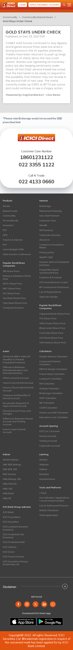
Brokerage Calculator (51, 393)
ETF (5, 230)
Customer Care (47, 220)
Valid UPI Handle (48, 296)
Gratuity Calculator (49, 388)
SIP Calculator (46, 402)
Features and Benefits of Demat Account (16, 397)
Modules (44, 474)
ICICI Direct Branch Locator (53, 282)
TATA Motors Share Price (52, 342)
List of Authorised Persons (54, 505)
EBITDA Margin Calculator (53, 369)
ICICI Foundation (12, 517)
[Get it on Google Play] (50, 622)
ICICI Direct (8, 551)
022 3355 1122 (36, 164)
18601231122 (36, 157)
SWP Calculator (47, 398)
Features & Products (50, 277)
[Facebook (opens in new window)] (18, 604)
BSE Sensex (9, 474)
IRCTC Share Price (12, 283)
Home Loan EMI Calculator (53, 412)
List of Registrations (50, 291)
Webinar (44, 464)
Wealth (43, 225)
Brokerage (45, 206)
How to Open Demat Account (14, 431)
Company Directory (13, 307)
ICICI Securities (11, 521)
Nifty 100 (7, 488)
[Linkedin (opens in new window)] (44, 604)
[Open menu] (69, 4)
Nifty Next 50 (9, 483)
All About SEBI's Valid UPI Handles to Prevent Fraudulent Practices (17, 359)
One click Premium (49, 215)
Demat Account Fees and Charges (17, 412)
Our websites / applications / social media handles (54, 499)
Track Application (48, 515)
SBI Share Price (11, 271)
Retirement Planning (50, 211)
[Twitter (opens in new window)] (36, 604)
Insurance (8, 225)
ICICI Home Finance (13, 556)
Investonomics (47, 479)
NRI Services (46, 230)
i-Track (42, 493)
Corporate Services (49, 235)
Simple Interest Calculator (53, 356)
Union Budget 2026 (13, 249)
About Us (44, 239)
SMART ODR (46, 257)
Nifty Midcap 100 (12, 479)
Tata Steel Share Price (15, 303)
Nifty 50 (7, 498)
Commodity (10, 17)
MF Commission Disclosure (54, 287)
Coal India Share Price (51, 332)
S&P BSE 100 (10, 469)
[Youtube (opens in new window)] (53, 604)
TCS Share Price (48, 318)
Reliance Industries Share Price (17, 277)
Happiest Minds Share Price (54, 313)
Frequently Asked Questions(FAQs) (49, 271)
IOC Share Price (11, 293)
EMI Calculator (47, 383)
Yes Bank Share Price (14, 298)
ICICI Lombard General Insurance (15, 528)
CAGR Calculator (48, 407)
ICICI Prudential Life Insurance (13, 536)
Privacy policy (46, 252)
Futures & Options (13, 239)
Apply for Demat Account (44, 5)
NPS (5, 235)
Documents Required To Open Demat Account (16, 405)
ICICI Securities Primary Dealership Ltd (15, 563)
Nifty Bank (8, 493)
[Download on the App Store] (23, 622)
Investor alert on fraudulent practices (54, 263)
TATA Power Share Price (52, 323)
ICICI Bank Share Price (51, 337)
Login (22, 5)
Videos (43, 469)
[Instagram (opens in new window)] (27, 604)
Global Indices (11, 459)
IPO (5, 244)
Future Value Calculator (52, 374)
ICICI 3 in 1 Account (49, 431)
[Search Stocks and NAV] (64, 4)
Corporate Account (49, 445)
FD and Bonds (10, 220)
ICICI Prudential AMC (14, 542)
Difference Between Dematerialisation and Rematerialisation (15, 370)
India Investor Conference (17, 254)
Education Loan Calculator (53, 417)
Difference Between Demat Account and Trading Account (18, 421)
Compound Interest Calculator (49, 363)
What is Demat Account (16, 377)
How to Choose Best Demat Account (18, 389)
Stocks (6, 206)
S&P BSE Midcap (12, 464)
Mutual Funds (10, 211)
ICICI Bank (8, 512)
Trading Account (48, 440)
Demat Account (47, 436)
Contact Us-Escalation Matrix (51, 246)
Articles (43, 459)
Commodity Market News (37, 17)
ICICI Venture (9, 547)
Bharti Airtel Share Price (52, 328)
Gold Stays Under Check (17, 21)
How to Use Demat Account (18, 382)
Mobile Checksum (49, 510)
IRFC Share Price (12, 288)
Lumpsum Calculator (50, 378)
